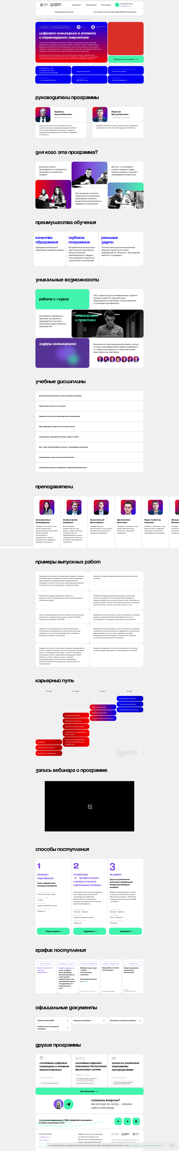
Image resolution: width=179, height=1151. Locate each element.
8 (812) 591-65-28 (126, 4)
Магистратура (39, 19)
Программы (50, 19)
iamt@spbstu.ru (126, 6)
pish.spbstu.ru (44, 1140)
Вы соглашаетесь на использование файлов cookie (145, 1145)
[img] (44, 4)
